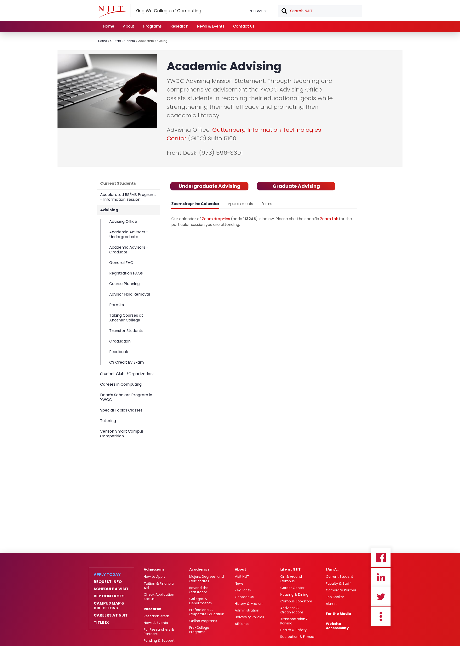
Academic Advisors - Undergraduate (128, 234)
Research (179, 26)
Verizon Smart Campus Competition (122, 434)
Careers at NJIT (111, 615)
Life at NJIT (290, 569)
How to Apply (154, 576)
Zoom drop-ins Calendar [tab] (195, 203)
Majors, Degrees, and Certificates (206, 578)
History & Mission (249, 603)
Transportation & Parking (294, 621)
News (239, 583)
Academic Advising (152, 41)
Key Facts (243, 590)
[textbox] (320, 11)
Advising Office (123, 221)
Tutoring (108, 420)
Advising (109, 210)
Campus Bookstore (296, 601)
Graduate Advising (296, 186)
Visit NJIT (242, 576)
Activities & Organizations (292, 610)
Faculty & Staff (338, 583)
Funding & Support (159, 640)
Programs (152, 26)
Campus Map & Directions (109, 606)
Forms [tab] (267, 203)
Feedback (118, 351)
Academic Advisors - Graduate (128, 250)
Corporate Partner (341, 590)
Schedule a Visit (111, 589)
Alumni (331, 603)
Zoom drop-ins (216, 219)
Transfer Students (126, 330)
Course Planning (124, 283)
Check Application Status (159, 596)
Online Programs (203, 621)
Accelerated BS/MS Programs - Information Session (128, 197)
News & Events (210, 26)
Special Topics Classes (121, 410)
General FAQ (121, 262)
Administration (247, 610)
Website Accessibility (337, 626)
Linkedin (381, 577)
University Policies (249, 617)
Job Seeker (335, 597)
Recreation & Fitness (297, 637)
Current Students (122, 41)
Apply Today (107, 574)
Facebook (381, 557)
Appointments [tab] (240, 203)
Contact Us (243, 26)
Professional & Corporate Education (206, 612)
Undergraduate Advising (209, 186)
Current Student (339, 576)
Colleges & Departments (200, 601)
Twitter (381, 596)
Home (108, 26)
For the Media (338, 614)
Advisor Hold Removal (129, 294)
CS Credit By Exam (126, 362)
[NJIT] (112, 12)
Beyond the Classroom (198, 590)
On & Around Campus (291, 578)
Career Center (292, 588)
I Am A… (332, 569)
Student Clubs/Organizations (127, 374)
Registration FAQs (126, 273)
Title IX (101, 622)
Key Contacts (109, 596)
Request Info (108, 581)
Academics (199, 569)
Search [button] (284, 11)
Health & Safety (293, 630)
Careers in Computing (121, 384)
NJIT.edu (257, 11)
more (381, 616)
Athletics (242, 624)
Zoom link (329, 219)
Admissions (154, 569)
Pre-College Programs (199, 629)
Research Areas (157, 616)
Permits (116, 305)
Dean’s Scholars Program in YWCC (126, 397)
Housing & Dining (294, 594)
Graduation (120, 341)
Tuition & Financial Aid (159, 585)
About (128, 26)
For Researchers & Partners (159, 631)
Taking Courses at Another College (126, 318)
